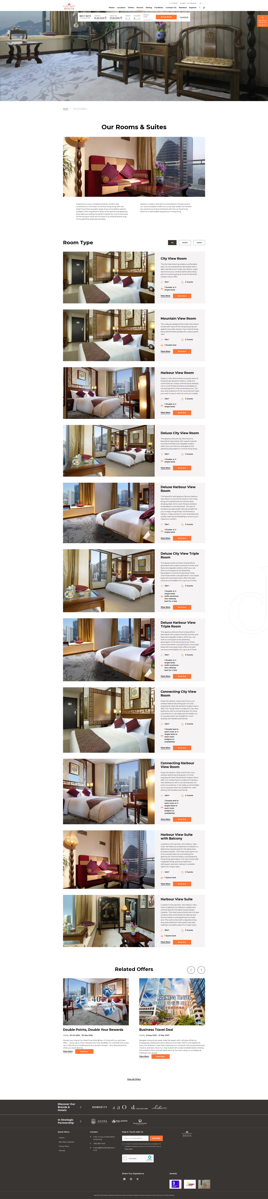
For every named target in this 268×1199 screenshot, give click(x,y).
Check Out (113, 16)
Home (111, 7)
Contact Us (171, 7)
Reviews (183, 7)
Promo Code (146, 16)
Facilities (159, 7)
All (172, 243)
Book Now (166, 17)
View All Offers (134, 1079)
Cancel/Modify (184, 17)
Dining (149, 7)
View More (165, 296)
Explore (192, 7)
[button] (191, 970)
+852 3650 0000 (99, 1143)
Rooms (140, 7)
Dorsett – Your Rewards (188, 3)
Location (121, 7)
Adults (127, 16)
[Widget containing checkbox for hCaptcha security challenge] (138, 1158)
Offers (131, 7)
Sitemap (62, 1151)
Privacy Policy (64, 1146)
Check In (97, 16)
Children (136, 16)
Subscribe (156, 1138)
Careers (61, 1138)
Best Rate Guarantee (66, 1142)
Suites (199, 243)
